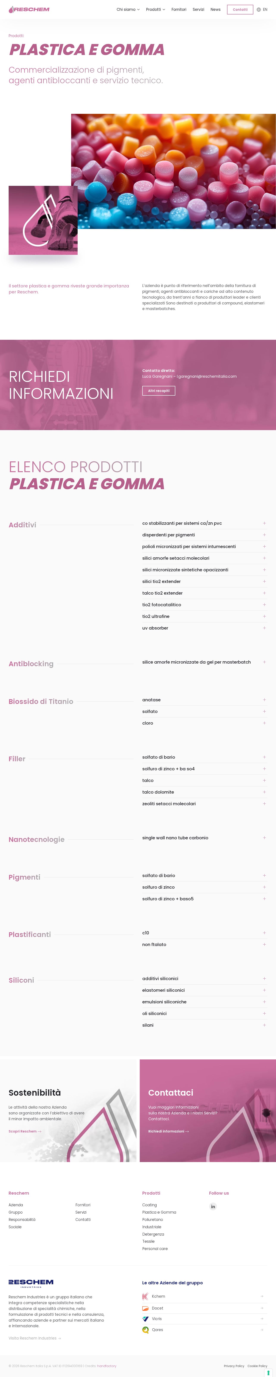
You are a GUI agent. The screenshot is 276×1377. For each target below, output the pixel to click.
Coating (149, 1205)
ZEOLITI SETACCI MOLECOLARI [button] (169, 804)
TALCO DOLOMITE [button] (158, 792)
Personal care (155, 1248)
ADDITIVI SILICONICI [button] (160, 979)
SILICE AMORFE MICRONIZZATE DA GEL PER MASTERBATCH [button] (196, 662)
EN (265, 9)
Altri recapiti (158, 391)
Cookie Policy (257, 1366)
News (216, 9)
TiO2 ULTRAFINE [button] (155, 616)
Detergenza (153, 1234)
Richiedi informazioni (166, 1131)
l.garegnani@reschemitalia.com (207, 376)
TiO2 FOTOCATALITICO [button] (161, 605)
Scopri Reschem (23, 1131)
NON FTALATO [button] (154, 944)
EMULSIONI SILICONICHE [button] (164, 1002)
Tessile (148, 1241)
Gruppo (16, 1212)
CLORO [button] (147, 723)
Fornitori (179, 9)
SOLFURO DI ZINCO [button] (158, 887)
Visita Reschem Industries (33, 1338)
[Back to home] (29, 9)
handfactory (106, 1366)
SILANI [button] (148, 1025)
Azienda (16, 1205)
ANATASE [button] (151, 700)
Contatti (240, 9)
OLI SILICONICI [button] (154, 1013)
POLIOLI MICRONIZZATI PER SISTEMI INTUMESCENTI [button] (189, 547)
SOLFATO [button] (150, 711)
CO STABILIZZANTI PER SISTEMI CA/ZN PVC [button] (182, 523)
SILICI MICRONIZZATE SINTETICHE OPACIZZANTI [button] (185, 570)
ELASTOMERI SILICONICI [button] (163, 990)
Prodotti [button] (153, 9)
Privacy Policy (234, 1366)
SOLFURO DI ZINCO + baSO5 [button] (168, 899)
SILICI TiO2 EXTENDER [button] (161, 581)
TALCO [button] (148, 780)
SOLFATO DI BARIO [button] (158, 757)
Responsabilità (22, 1219)
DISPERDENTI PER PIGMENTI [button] (168, 535)
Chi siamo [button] (126, 9)
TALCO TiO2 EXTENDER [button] (162, 593)
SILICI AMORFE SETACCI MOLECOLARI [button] (175, 558)
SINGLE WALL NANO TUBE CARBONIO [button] (175, 838)
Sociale (15, 1227)
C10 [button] (145, 933)
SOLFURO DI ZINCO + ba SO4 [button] (168, 769)
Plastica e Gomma (159, 1212)
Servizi (198, 9)
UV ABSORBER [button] (155, 628)
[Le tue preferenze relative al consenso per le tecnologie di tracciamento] (268, 1373)
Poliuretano (152, 1219)
